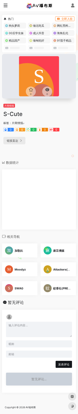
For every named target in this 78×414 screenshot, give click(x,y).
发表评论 (63, 364)
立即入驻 (67, 18)
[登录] (73, 5)
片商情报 (9, 105)
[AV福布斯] (39, 5)
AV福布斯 (31, 407)
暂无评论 (16, 302)
